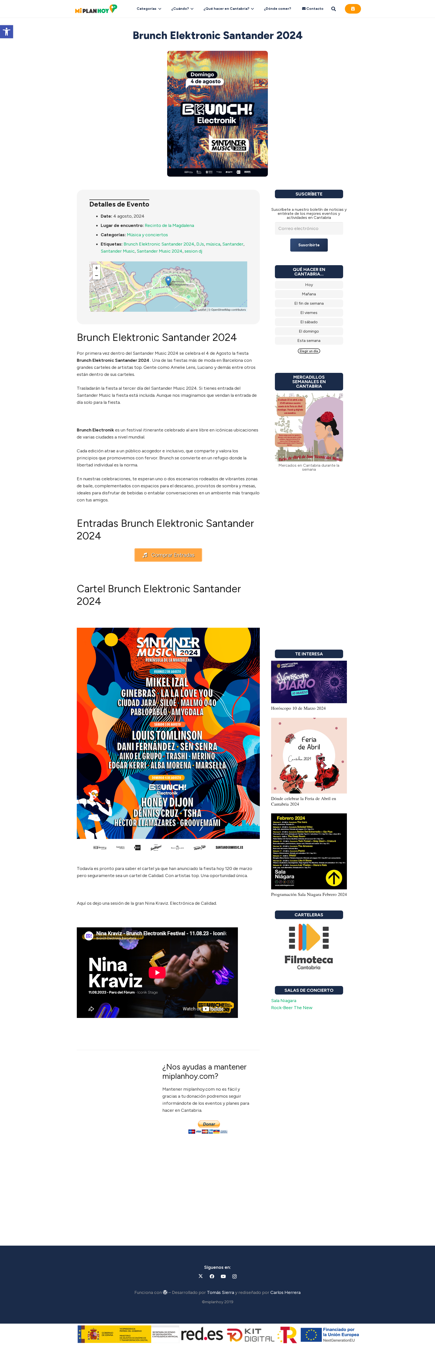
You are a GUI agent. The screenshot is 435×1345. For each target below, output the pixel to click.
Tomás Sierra (220, 1292)
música (213, 244)
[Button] (353, 9)
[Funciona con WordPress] (165, 1292)
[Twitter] (200, 1276)
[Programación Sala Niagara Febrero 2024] (309, 817)
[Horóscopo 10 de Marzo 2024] (309, 664)
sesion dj (193, 251)
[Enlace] (309, 285)
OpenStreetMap (221, 309)
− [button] (96, 275)
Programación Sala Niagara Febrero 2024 (309, 894)
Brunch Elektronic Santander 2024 (159, 244)
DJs (200, 244)
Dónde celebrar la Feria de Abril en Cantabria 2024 (303, 801)
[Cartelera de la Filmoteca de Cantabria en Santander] (309, 947)
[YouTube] (223, 1276)
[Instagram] (234, 1276)
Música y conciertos (147, 235)
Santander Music (118, 251)
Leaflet (202, 309)
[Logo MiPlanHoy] (96, 9)
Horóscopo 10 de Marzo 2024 (298, 708)
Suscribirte (309, 245)
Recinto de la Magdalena (169, 225)
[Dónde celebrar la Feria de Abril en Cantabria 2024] (309, 721)
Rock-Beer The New (291, 1007)
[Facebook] (212, 1276)
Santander (232, 244)
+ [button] (96, 268)
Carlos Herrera (285, 1292)
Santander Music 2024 (160, 251)
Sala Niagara (283, 1000)
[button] (6, 31)
